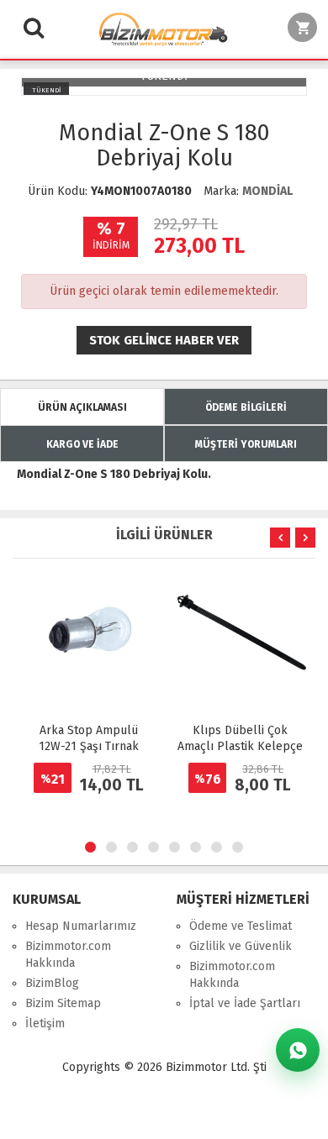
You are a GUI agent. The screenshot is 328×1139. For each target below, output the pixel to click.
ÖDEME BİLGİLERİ (246, 407)
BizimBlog (52, 983)
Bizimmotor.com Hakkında (68, 954)
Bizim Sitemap (63, 1003)
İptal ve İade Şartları (244, 1003)
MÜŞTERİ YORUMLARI (246, 444)
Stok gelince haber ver (164, 340)
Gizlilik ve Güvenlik (240, 946)
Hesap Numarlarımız (80, 926)
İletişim (45, 1023)
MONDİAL (267, 191)
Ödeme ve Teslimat (240, 926)
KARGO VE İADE (82, 444)
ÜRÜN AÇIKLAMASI (82, 407)
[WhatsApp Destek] (298, 1050)
